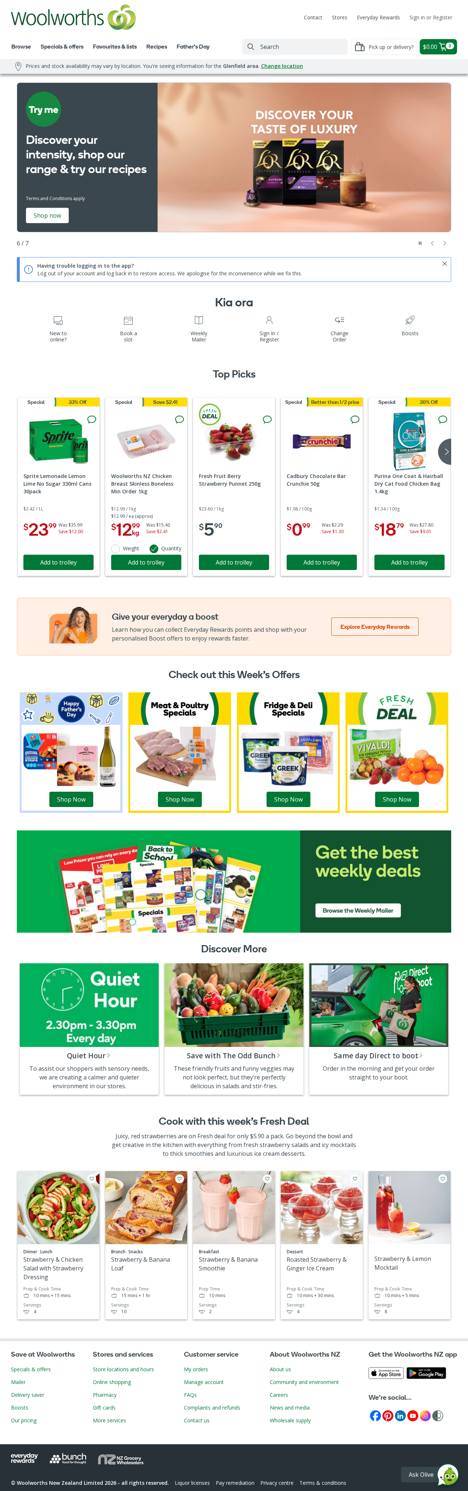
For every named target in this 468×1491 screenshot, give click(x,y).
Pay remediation (235, 1482)
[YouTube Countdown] (412, 1415)
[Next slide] (445, 243)
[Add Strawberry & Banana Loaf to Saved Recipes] (179, 1178)
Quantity (171, 548)
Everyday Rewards (378, 17)
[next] (444, 452)
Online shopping (112, 1382)
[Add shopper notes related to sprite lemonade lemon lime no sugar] (91, 419)
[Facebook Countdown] (375, 1415)
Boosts (19, 1407)
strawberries (159, 1136)
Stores (339, 17)
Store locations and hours (123, 1369)
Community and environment (304, 1382)
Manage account (204, 1382)
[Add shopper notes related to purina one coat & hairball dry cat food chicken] (442, 419)
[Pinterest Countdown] (387, 1415)
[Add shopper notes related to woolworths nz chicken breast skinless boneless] (179, 419)
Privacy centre (277, 1482)
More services (109, 1420)
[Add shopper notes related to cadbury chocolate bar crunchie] (355, 419)
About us (280, 1369)
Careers (279, 1394)
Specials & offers (31, 1369)
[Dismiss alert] (444, 263)
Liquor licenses (192, 1482)
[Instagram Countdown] (425, 1415)
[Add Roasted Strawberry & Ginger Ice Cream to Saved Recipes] (355, 1178)
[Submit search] (251, 46)
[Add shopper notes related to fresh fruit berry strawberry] (267, 419)
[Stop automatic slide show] (420, 243)
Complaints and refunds (212, 1407)
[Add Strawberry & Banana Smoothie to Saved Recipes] (267, 1178)
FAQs (190, 1394)
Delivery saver (27, 1394)
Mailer (18, 1382)
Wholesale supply (290, 1420)
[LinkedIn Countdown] (400, 1415)
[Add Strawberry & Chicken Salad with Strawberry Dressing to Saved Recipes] (91, 1178)
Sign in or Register (431, 17)
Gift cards (104, 1407)
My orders (196, 1369)
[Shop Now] (71, 752)
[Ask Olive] (448, 1476)
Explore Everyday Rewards (375, 627)
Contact (313, 17)
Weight (131, 548)
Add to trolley (58, 562)
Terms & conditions (322, 1482)
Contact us (197, 1420)
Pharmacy (105, 1394)
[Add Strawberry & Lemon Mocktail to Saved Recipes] (442, 1178)
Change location (282, 65)
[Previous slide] (432, 243)
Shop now (47, 215)
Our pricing (24, 1420)
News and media (290, 1407)
